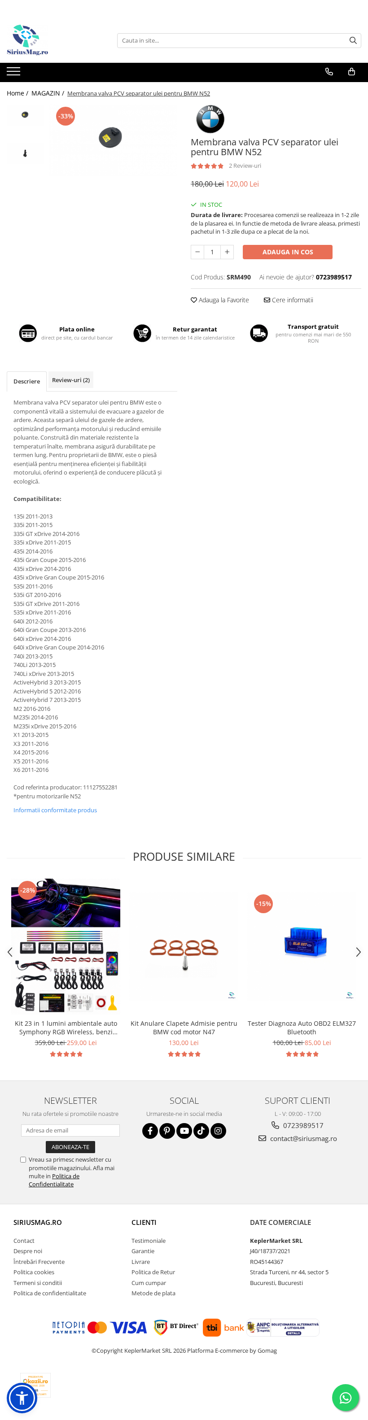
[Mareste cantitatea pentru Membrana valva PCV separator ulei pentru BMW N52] (227, 252)
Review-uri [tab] (71, 380)
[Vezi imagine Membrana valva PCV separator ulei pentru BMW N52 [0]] (25, 115)
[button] (22, 1398)
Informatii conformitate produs (55, 810)
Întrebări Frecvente (39, 1262)
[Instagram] (218, 1131)
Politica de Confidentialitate (54, 1180)
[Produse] (14, 74)
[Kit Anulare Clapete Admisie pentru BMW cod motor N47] (183, 946)
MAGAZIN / (48, 93)
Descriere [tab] (26, 381)
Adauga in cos (288, 252)
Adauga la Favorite (223, 300)
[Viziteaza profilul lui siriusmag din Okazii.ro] (35, 1385)
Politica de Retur (153, 1272)
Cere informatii (291, 300)
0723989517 (302, 1125)
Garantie (142, 1251)
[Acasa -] (51, 40)
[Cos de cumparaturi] (351, 72)
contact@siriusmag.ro (302, 1138)
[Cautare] (353, 40)
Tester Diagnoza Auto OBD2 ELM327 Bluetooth (302, 1027)
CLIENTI (144, 1222)
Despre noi (27, 1251)
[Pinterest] (167, 1131)
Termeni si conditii (37, 1283)
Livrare (140, 1262)
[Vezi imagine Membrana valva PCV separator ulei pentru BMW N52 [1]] (25, 153)
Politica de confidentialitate (49, 1293)
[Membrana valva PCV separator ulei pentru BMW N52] (113, 140)
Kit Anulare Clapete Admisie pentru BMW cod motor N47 (184, 1027)
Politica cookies (33, 1272)
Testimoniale (148, 1241)
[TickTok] (201, 1131)
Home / (18, 93)
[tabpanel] (113, 140)
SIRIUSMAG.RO (37, 1222)
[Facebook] (150, 1131)
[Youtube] (184, 1131)
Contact (24, 1241)
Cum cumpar (148, 1283)
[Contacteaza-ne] (329, 72)
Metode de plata (153, 1293)
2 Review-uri (245, 165)
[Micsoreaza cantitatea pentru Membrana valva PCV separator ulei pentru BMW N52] (197, 252)
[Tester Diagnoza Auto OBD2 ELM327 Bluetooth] (301, 946)
